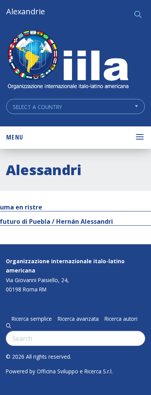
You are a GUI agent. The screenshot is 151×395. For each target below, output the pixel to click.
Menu (14, 137)
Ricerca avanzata (78, 319)
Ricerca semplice (32, 319)
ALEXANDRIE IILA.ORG (67, 60)
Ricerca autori (121, 319)
